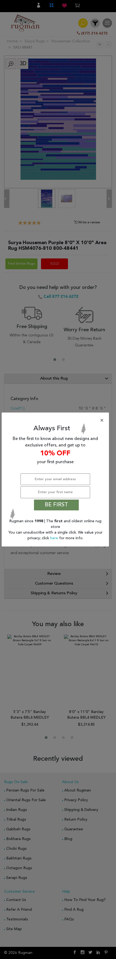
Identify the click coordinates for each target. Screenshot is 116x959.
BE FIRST (56, 505)
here (54, 538)
